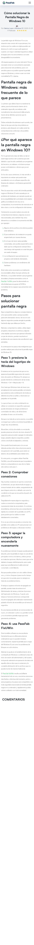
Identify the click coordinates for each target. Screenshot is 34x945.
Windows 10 (19, 28)
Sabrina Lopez (9, 28)
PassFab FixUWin (6, 281)
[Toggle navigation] (29, 2)
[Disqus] (17, 726)
